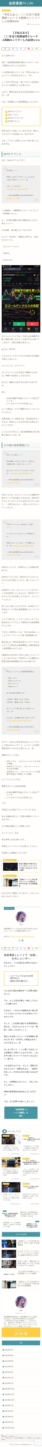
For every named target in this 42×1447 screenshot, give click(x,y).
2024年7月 (9, 1350)
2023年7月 (9, 1405)
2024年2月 (9, 1378)
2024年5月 (9, 1361)
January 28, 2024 (13, 555)
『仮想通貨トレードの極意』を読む (21, 1112)
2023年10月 (9, 1400)
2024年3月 (9, 1372)
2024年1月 (9, 1383)
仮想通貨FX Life (21, 3)
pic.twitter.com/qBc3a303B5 (17, 189)
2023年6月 (9, 1411)
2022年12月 (9, 1428)
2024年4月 (9, 1366)
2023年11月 (9, 1394)
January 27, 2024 (13, 198)
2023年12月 (9, 1389)
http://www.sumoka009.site (22, 936)
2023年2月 (9, 1422)
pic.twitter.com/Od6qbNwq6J (21, 473)
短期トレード (6, 10)
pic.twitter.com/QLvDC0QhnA (20, 720)
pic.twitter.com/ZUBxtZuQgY (23, 546)
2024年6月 (9, 1355)
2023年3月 (9, 1417)
